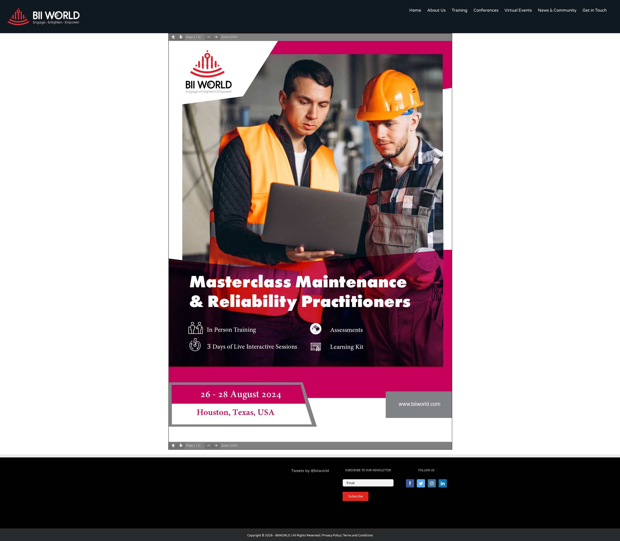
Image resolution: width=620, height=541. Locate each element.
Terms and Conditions (358, 535)
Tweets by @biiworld (310, 470)
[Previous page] (173, 37)
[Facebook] (410, 483)
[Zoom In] (216, 37)
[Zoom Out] (208, 37)
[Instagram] (432, 483)
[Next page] (181, 37)
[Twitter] (421, 483)
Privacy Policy (331, 535)
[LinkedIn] (443, 483)
